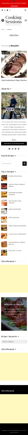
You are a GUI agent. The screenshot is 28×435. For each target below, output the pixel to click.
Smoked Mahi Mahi (15, 209)
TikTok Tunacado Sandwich (17, 226)
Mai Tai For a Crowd (15, 250)
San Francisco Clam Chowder (15, 202)
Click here (14, 6)
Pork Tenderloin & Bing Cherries (14, 80)
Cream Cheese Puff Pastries (17, 234)
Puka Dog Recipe (14, 217)
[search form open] (25, 10)
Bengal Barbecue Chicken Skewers (17, 243)
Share (7, 53)
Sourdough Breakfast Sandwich (15, 193)
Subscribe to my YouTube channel (14, 143)
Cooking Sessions (13, 19)
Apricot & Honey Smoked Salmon (17, 185)
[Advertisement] (14, 279)
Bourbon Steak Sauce (15, 176)
